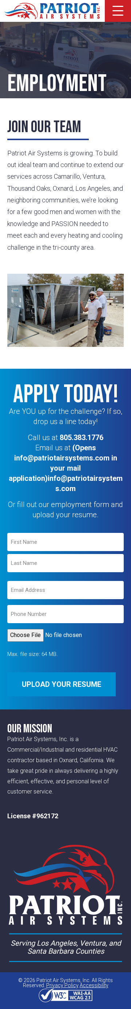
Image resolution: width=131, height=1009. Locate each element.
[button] (117, 11)
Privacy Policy (62, 985)
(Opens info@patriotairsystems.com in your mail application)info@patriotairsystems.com (66, 468)
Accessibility (94, 985)
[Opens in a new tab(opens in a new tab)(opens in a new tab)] (65, 995)
